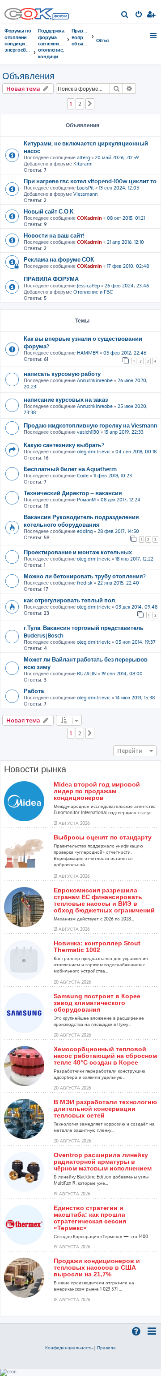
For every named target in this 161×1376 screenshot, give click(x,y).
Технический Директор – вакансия (73, 492)
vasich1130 (88, 432)
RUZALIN (87, 673)
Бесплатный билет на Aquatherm (70, 468)
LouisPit (85, 188)
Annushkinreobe (95, 380)
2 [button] (79, 103)
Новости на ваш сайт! (54, 235)
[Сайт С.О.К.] (36, 11)
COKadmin (89, 218)
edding (85, 531)
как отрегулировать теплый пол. (70, 600)
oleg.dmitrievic (93, 451)
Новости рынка (35, 769)
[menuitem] (125, 15)
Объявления (28, 75)
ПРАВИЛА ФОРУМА (51, 278)
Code (83, 475)
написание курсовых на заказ (66, 399)
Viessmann (85, 194)
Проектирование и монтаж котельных (78, 552)
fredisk (85, 583)
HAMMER (87, 353)
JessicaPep (88, 285)
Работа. (34, 690)
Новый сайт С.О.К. (49, 211)
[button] (89, 103)
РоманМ (86, 499)
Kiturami (83, 164)
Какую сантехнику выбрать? (64, 444)
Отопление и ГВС (93, 292)
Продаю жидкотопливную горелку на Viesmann (90, 425)
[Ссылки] (154, 36)
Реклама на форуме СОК (59, 259)
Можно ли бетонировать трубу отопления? (85, 576)
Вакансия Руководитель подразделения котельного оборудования (81, 520)
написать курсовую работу (62, 373)
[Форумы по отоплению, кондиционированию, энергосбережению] (60, 17)
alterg (83, 157)
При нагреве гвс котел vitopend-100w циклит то (90, 181)
